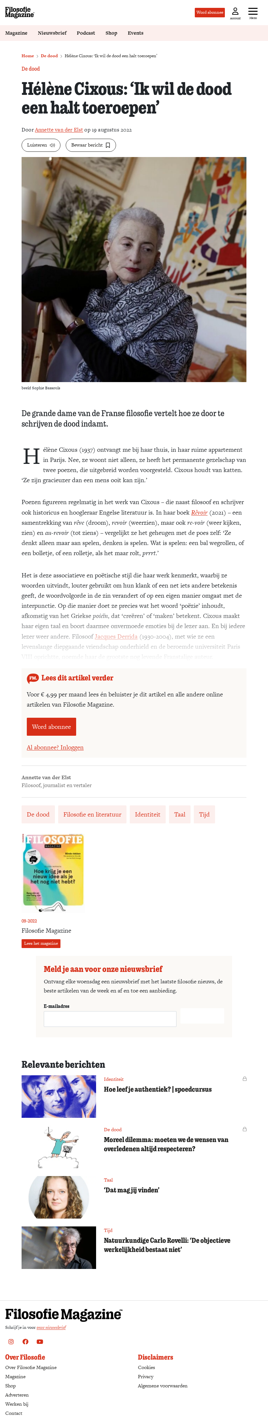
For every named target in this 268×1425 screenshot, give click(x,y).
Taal (179, 814)
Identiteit (147, 814)
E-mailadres (56, 1006)
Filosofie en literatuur (92, 814)
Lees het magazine (41, 943)
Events (135, 32)
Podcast (86, 32)
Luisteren (37, 144)
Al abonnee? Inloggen (55, 747)
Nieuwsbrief (52, 32)
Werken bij (16, 1403)
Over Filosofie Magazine (31, 1367)
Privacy (145, 1376)
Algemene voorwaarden (163, 1385)
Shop (111, 32)
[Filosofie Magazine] (20, 12)
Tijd (204, 814)
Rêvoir (199, 512)
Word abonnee (209, 12)
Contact (13, 1413)
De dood (49, 56)
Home (28, 56)
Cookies (146, 1367)
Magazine (16, 32)
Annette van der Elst (59, 129)
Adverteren (17, 1394)
